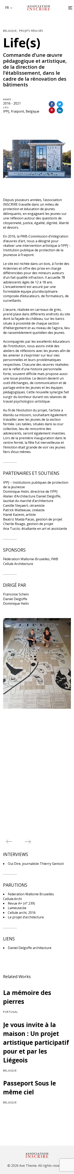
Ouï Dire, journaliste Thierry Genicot (36, 863)
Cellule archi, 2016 (22, 912)
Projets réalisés (31, 31)
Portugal (10, 1012)
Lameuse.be (17, 908)
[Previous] (9, 841)
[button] (8, 7)
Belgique (10, 31)
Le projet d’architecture (26, 917)
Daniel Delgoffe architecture (29, 948)
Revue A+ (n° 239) (21, 903)
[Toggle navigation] (61, 7)
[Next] (28, 841)
